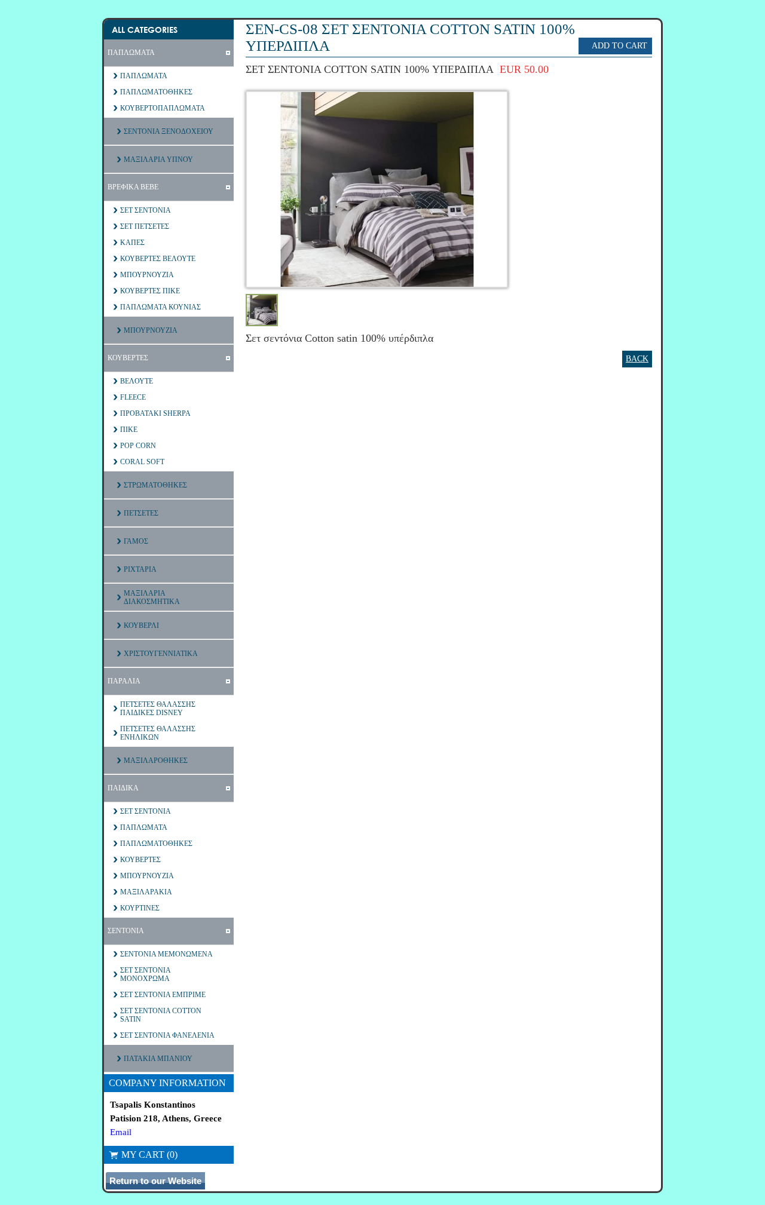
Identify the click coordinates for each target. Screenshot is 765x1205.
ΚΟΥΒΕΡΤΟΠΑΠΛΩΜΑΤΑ (162, 108)
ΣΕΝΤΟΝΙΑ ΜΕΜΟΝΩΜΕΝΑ (166, 954)
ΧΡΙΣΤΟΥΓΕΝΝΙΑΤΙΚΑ (161, 653)
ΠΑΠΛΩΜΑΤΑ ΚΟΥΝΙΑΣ (160, 307)
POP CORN (138, 445)
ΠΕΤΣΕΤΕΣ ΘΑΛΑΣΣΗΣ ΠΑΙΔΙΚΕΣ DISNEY (157, 708)
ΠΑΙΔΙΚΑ (123, 788)
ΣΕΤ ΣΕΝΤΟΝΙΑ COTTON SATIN (160, 1015)
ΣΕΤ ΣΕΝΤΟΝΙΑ (145, 210)
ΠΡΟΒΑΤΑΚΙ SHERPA (155, 413)
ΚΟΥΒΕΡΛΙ (141, 625)
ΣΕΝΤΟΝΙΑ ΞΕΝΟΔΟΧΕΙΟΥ (168, 131)
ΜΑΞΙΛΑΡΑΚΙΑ (146, 892)
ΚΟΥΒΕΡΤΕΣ (128, 358)
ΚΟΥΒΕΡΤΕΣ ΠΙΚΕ (150, 291)
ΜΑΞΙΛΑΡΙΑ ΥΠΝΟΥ (158, 159)
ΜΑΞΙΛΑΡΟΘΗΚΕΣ (156, 760)
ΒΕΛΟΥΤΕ (136, 381)
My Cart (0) (149, 1154)
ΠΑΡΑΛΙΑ (124, 681)
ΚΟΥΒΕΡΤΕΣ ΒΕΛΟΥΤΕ (157, 259)
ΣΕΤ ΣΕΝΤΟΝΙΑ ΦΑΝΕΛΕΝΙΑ (167, 1035)
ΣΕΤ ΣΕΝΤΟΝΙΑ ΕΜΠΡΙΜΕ (163, 995)
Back (637, 358)
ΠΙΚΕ (128, 429)
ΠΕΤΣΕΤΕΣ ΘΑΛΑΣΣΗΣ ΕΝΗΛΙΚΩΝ (157, 733)
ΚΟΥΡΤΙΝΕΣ (140, 908)
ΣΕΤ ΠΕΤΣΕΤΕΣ (144, 226)
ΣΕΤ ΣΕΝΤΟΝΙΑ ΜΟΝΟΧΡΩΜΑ (145, 974)
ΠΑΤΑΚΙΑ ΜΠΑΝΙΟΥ (158, 1058)
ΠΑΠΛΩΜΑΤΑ (131, 52)
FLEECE (133, 397)
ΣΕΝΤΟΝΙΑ (126, 931)
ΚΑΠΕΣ (132, 242)
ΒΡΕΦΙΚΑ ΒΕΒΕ (133, 187)
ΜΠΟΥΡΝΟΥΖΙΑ (147, 275)
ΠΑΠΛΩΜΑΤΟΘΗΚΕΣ (156, 92)
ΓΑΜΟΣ (136, 541)
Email (120, 1132)
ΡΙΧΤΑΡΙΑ (140, 569)
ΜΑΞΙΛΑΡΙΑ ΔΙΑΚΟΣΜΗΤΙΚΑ (152, 597)
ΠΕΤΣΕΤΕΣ (141, 513)
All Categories (145, 29)
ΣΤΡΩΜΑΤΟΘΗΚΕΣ (155, 485)
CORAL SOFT (142, 462)
